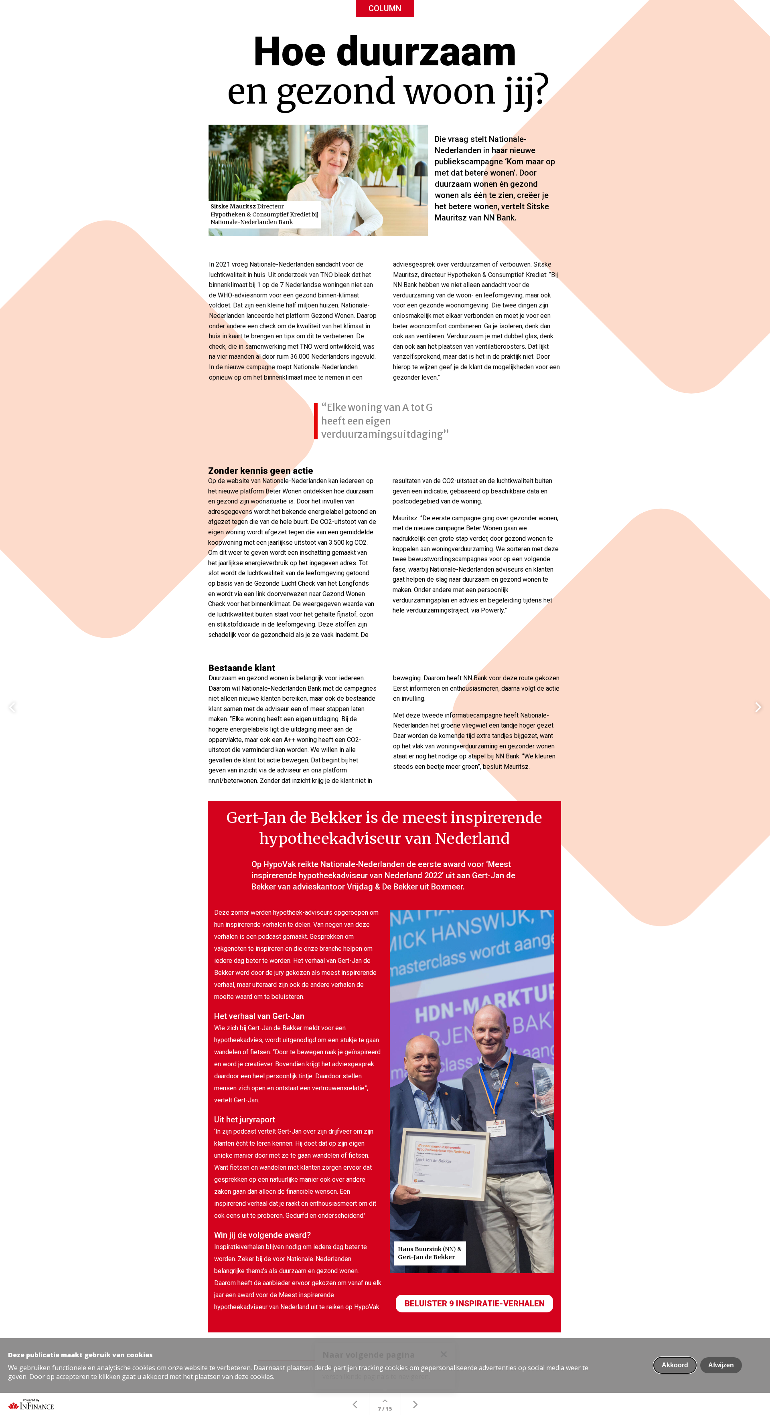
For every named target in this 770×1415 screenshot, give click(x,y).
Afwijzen (721, 1365)
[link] (385, 321)
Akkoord (675, 1365)
